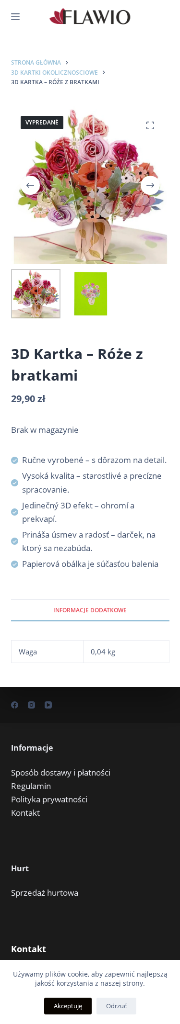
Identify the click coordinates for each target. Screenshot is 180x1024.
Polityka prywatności (49, 799)
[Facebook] (14, 705)
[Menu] (15, 16)
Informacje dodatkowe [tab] (90, 610)
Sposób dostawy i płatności (60, 772)
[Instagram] (31, 705)
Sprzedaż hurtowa (44, 892)
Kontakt (25, 812)
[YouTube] (48, 705)
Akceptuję (68, 1005)
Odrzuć (116, 1005)
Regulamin (31, 785)
